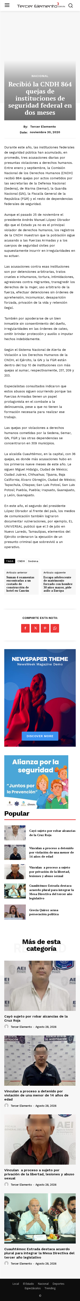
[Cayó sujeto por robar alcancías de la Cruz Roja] (15, 832)
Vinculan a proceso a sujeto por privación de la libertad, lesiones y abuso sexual (49, 871)
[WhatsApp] (55, 628)
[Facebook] (25, 628)
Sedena (33, 561)
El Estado (28, 1284)
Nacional (40, 75)
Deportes (58, 1284)
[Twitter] (35, 628)
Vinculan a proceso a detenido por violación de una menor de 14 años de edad (51, 852)
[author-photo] (7, 1026)
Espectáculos (33, 1288)
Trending (50, 1288)
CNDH (21, 561)
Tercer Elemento (43, 126)
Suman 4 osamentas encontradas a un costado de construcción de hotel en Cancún (20, 584)
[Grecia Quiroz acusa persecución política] (15, 912)
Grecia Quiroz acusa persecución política (44, 912)
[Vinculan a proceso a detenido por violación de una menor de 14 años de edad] (15, 852)
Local (16, 1284)
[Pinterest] (45, 628)
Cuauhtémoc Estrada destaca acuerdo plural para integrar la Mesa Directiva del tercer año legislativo (51, 891)
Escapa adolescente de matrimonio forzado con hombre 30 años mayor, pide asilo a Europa (58, 584)
